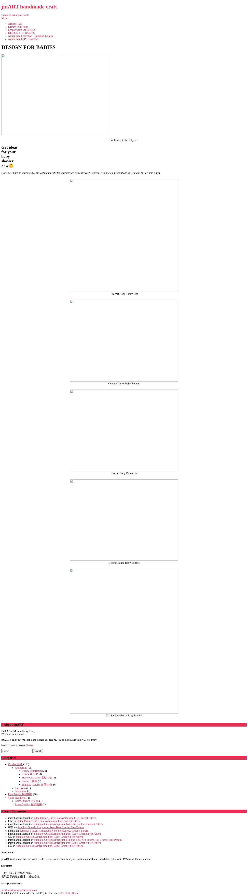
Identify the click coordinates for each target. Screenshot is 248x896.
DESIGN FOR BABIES (21, 32)
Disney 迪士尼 (30, 774)
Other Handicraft (17, 797)
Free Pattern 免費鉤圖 (20, 794)
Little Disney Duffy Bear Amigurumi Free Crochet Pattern (65, 818)
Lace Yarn (20, 788)
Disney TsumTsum (18, 26)
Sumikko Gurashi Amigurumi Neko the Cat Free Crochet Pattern (68, 824)
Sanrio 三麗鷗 (29, 781)
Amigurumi (21, 767)
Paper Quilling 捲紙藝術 (28, 804)
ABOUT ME (15, 23)
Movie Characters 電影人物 (37, 777)
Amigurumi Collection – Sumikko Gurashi (30, 36)
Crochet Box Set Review (21, 29)
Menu (4, 18)
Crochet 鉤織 (15, 764)
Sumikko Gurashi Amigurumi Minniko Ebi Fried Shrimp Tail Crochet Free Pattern (78, 839)
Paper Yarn (20, 791)
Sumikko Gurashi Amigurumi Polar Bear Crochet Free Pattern (51, 827)
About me (30, 745)
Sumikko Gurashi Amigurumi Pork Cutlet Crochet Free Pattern (67, 833)
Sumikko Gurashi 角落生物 (37, 784)
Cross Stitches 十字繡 (27, 800)
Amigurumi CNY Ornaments (23, 39)
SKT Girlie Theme (69, 893)
